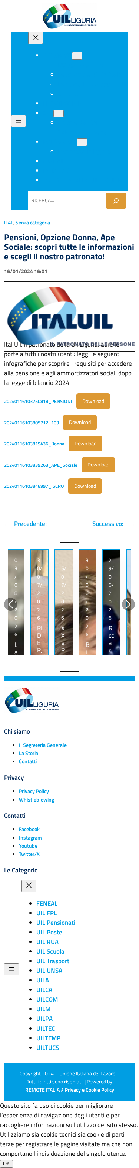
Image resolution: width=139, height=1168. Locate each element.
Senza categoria (33, 222)
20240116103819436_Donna (34, 443)
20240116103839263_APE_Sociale (40, 464)
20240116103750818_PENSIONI (38, 401)
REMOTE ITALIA (42, 1090)
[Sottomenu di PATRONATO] (82, 142)
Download (93, 401)
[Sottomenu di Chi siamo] (77, 56)
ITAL (8, 222)
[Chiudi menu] (35, 38)
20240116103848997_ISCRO (34, 486)
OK (6, 1164)
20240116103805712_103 (31, 422)
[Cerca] (116, 201)
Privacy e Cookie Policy (89, 1090)
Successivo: (108, 523)
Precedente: (30, 523)
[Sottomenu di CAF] (58, 113)
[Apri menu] (18, 121)
